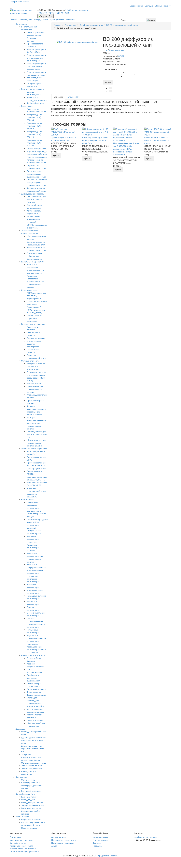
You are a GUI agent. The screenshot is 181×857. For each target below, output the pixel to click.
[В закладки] (110, 88)
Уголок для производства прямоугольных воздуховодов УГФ (35, 702)
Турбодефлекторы (35, 103)
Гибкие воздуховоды (36, 148)
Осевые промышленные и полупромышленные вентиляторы (36, 622)
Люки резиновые (29, 289)
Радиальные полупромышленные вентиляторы (36, 638)
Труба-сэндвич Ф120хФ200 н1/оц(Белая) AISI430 (63, 139)
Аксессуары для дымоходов (28, 772)
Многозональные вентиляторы (35, 591)
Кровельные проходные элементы (37, 99)
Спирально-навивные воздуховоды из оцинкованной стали (37, 182)
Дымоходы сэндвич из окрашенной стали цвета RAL (32, 748)
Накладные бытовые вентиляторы (36, 597)
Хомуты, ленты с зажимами (34, 716)
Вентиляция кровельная (32, 88)
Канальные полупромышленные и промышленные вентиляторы (36, 568)
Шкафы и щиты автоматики (34, 84)
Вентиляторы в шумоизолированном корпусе (37, 513)
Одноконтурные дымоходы (33, 762)
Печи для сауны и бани (32, 802)
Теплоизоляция (34, 692)
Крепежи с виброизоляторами (36, 665)
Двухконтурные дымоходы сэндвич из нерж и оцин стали (33, 740)
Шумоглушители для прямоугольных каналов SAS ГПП (36, 443)
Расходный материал (31, 791)
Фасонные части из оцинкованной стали (36, 189)
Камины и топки (28, 796)
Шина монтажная (35, 720)
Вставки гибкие (34, 383)
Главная (14, 19)
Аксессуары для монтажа (33, 655)
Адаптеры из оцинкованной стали (36, 110)
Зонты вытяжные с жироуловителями (29, 232)
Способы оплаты (18, 842)
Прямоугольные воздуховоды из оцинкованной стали (36, 174)
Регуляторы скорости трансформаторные (36, 73)
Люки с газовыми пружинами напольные (35, 318)
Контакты (70, 19)
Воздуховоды (27, 105)
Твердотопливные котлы (32, 805)
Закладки (149, 5)
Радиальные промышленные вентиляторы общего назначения (36, 648)
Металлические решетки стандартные (34, 343)
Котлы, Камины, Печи (25, 793)
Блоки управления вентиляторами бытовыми (35, 35)
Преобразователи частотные (35, 45)
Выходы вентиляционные (35, 93)
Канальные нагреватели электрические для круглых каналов (35, 268)
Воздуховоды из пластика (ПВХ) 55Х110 (34, 134)
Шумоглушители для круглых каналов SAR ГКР (37, 434)
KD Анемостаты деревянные (34, 212)
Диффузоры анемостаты (32, 193)
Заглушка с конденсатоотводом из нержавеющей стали (31, 757)
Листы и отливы (23, 816)
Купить (108, 82)
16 (106, 50)
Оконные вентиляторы (33, 608)
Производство (26, 19)
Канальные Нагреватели (32, 261)
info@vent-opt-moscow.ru (76, 9)
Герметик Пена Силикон (34, 659)
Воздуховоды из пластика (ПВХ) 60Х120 (34, 142)
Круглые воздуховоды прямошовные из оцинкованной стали (37, 159)
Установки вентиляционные (34, 448)
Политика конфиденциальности (24, 851)
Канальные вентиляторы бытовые (33, 547)
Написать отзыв (116, 50)
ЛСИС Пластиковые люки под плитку (36, 311)
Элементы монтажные (31, 765)
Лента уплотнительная (34, 671)
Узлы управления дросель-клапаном (35, 710)
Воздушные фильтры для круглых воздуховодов (36, 366)
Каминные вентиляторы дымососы (33, 539)
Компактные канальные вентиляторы (33, 578)
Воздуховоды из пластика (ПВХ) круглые (34, 125)
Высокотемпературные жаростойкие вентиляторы (37, 522)
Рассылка (97, 845)
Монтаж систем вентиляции (23, 848)
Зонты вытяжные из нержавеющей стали (36, 243)
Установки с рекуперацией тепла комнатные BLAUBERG (36, 492)
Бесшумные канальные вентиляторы (33, 505)
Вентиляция (21, 23)
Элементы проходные (31, 768)
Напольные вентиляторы (33, 603)
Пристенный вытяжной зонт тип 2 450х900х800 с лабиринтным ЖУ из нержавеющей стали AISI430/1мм (126, 149)
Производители (58, 837)
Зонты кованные (34, 258)
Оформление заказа (19, 1)
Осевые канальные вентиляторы (36, 614)
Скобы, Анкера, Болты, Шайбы (34, 685)
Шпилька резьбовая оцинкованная (36, 724)
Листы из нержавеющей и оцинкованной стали (33, 823)
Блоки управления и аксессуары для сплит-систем (31, 785)
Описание (58, 96)
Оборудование (41, 19)
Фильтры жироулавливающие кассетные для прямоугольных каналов (36, 423)
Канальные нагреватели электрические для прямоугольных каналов (35, 281)
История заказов (100, 840)
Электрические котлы (31, 808)
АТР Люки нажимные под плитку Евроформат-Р (36, 295)
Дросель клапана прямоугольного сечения (35, 389)
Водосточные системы (31, 819)
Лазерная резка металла (21, 845)
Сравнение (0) (136, 5)
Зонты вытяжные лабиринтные (34, 254)
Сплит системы (28, 779)
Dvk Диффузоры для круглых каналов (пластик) (36, 199)
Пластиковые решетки (33, 351)
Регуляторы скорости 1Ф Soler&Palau (36, 51)
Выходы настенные (36, 338)
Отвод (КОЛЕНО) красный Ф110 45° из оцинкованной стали (156, 140)
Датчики (30, 40)
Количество (111, 69)
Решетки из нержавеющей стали (36, 356)
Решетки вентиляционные (33, 323)
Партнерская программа (62, 842)
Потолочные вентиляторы (33, 631)
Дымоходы (20, 728)
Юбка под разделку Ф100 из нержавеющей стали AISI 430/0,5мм (95, 140)
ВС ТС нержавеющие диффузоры (37, 226)
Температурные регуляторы (34, 79)
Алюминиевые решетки (33, 334)
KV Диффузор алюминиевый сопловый (33, 219)
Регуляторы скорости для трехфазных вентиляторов (36, 66)
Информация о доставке (21, 840)
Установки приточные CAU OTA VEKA (37, 484)
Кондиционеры (22, 776)
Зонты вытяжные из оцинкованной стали (36, 249)
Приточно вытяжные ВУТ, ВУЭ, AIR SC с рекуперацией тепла (36, 465)
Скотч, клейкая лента (37, 689)
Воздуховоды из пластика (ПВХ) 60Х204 (34, 117)
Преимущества (57, 19)
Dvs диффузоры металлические (34, 206)
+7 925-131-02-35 (45, 12)
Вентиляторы (27, 499)
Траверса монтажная (37, 694)
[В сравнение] (110, 91)
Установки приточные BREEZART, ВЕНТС (37, 478)
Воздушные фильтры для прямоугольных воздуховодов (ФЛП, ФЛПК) (36, 376)
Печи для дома (28, 799)
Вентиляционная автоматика (29, 28)
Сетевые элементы (30, 360)
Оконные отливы (29, 827)
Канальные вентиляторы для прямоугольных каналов (35, 557)
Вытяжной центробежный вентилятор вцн (34, 530)
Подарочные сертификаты (63, 840)
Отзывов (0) (73, 96)
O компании (15, 837)
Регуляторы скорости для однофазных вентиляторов (36, 58)
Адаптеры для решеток (33, 328)
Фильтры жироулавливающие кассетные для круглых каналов (36, 410)
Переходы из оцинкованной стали (36, 167)
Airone (121, 55)
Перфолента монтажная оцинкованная (33, 678)
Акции (54, 845)
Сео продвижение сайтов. (106, 855)
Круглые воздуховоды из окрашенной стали (37, 152)
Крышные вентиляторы (33, 586)
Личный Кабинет (100, 837)
